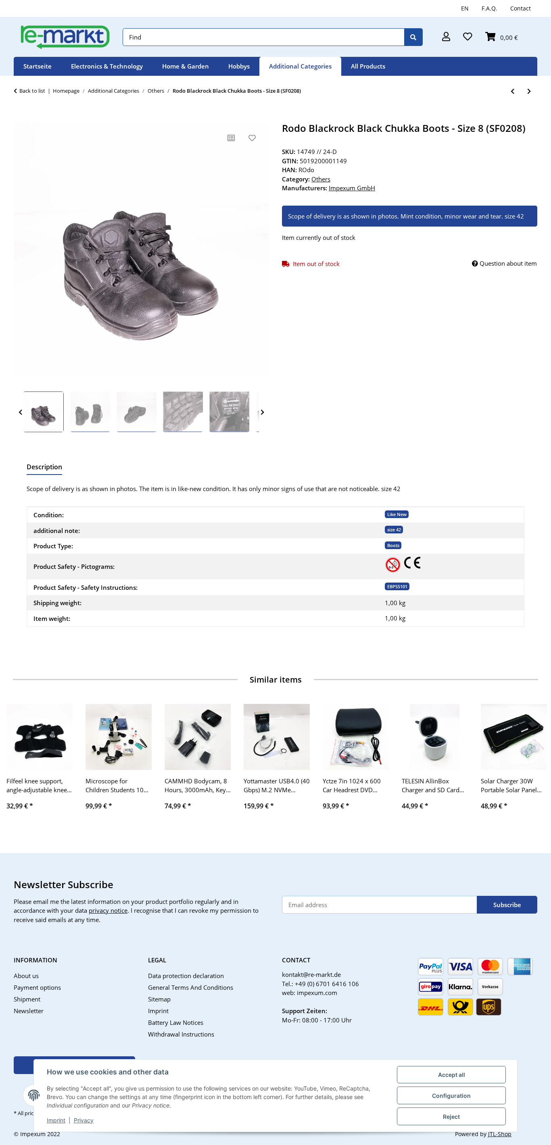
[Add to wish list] (252, 138)
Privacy (84, 1120)
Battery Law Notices (175, 1022)
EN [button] (465, 8)
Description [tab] (44, 466)
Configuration (451, 1095)
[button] (446, 37)
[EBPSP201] (412, 562)
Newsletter (29, 1011)
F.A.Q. (489, 8)
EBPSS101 (397, 586)
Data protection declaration (186, 976)
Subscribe (507, 905)
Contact (520, 8)
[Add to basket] (20, 118)
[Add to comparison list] (231, 138)
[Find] (413, 37)
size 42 (394, 530)
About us (26, 976)
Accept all (451, 1074)
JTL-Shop (499, 1134)
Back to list (32, 90)
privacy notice (108, 910)
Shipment (27, 999)
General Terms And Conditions (190, 987)
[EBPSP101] (393, 565)
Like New (397, 514)
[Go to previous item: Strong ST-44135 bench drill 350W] (512, 91)
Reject (451, 1116)
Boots (393, 545)
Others (320, 179)
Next (262, 412)
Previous (20, 412)
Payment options (37, 987)
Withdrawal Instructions (181, 1034)
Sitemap (159, 999)
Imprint (56, 1120)
